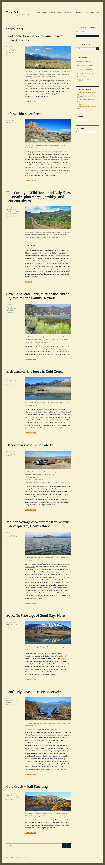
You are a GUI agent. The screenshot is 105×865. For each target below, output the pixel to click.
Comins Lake (12, 308)
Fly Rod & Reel (61, 656)
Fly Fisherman (34, 664)
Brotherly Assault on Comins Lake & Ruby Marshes (34, 38)
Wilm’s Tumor (38, 271)
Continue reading (30, 101)
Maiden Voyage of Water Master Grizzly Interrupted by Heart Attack (37, 524)
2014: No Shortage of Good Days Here (35, 616)
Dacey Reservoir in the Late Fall (31, 445)
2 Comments (9, 384)
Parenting (13, 310)
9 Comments (9, 219)
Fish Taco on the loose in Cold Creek (34, 371)
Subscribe (52, 12)
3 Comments (9, 458)
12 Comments (9, 799)
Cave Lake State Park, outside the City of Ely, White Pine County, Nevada (37, 296)
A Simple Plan (78, 12)
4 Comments (9, 125)
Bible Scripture (10, 49)
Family (11, 50)
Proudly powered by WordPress (21, 858)
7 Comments (9, 539)
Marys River (13, 214)
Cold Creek (9, 380)
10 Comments (10, 54)
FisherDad (12, 12)
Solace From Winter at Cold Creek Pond (87, 65)
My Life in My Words (92, 12)
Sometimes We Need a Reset (84, 61)
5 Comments (9, 628)
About (44, 12)
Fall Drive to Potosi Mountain (84, 69)
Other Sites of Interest (64, 12)
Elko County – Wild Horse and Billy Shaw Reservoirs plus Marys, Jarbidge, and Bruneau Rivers (38, 197)
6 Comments (9, 704)
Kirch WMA (9, 455)
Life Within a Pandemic (24, 114)
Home (38, 12)
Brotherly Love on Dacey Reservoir (33, 692)
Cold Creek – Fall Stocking (27, 787)
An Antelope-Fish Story (83, 79)
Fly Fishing (9, 536)
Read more (28, 281)
